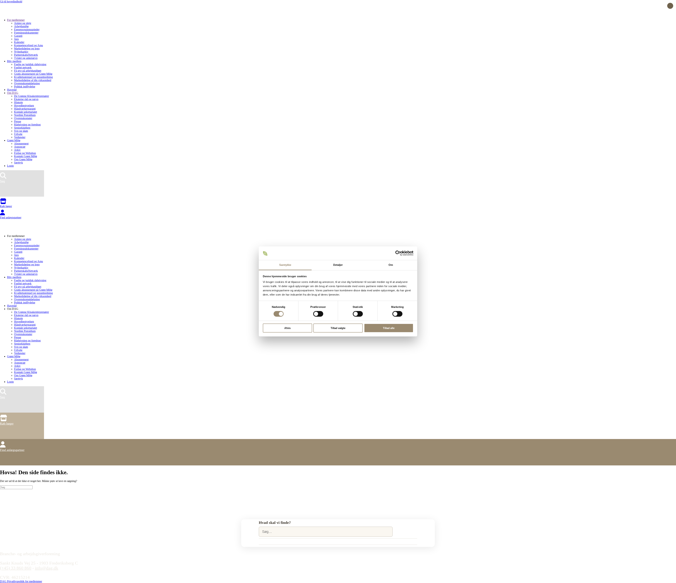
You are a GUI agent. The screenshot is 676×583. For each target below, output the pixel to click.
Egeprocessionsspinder (26, 29)
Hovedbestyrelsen (24, 105)
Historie (18, 102)
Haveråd (12, 89)
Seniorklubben (22, 127)
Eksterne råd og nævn (26, 99)
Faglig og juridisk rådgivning (30, 64)
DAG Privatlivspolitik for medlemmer (21, 581)
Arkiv (17, 149)
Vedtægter (19, 137)
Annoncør (19, 146)
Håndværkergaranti (25, 108)
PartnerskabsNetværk (26, 54)
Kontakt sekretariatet (25, 111)
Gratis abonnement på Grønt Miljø (33, 73)
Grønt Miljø (13, 140)
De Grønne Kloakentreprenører (31, 96)
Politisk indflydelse (24, 86)
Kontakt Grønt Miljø (25, 156)
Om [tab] (391, 264)
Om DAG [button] (12, 308)
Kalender (19, 42)
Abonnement (21, 143)
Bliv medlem (14, 61)
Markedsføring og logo (27, 48)
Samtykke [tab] (285, 264)
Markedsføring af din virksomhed (32, 80)
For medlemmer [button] (16, 235)
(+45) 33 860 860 (15, 568)
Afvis (287, 328)
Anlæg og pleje (22, 23)
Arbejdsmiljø (21, 26)
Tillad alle (389, 328)
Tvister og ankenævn (25, 58)
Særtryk (18, 162)
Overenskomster (23, 118)
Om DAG (12, 92)
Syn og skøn (21, 130)
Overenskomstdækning (27, 83)
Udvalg (18, 134)
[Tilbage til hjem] (13, 13)
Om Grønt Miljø (23, 159)
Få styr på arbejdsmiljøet (27, 70)
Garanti (18, 35)
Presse (17, 121)
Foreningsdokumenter (26, 32)
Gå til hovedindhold (11, 1)
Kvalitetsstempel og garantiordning (33, 77)
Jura (16, 38)
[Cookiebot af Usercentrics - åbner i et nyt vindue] (398, 253)
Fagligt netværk (23, 67)
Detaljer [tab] (338, 264)
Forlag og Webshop (25, 153)
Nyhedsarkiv (21, 51)
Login (10, 165)
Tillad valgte (338, 328)
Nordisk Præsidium (25, 115)
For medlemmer (16, 19)
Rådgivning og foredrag (27, 124)
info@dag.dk (46, 568)
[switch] (318, 314)
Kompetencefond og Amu (28, 45)
